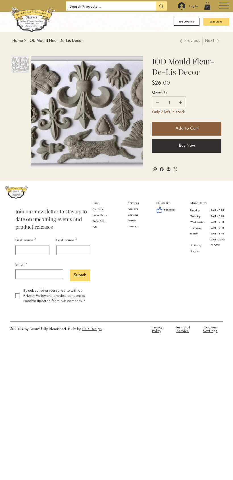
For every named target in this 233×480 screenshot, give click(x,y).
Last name (66, 240)
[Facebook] (162, 169)
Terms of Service (182, 329)
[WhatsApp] (155, 169)
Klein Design (92, 329)
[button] (207, 6)
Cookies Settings (210, 329)
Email (21, 264)
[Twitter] (175, 169)
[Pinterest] (168, 169)
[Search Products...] (161, 6)
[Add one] (180, 102)
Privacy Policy (157, 329)
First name (25, 240)
